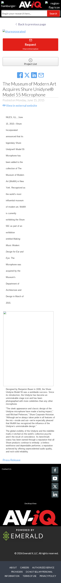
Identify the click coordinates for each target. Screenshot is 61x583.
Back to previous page (32, 24)
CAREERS (24, 567)
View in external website (21, 105)
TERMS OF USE (29, 576)
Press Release (11, 460)
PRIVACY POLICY (48, 576)
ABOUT (13, 567)
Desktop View (30, 503)
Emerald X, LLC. (30, 553)
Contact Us (6, 469)
